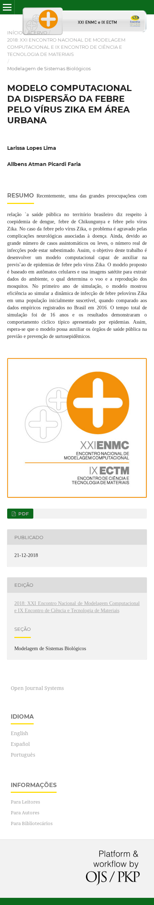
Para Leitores (25, 802)
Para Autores (25, 812)
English (19, 733)
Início (15, 32)
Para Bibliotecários (32, 823)
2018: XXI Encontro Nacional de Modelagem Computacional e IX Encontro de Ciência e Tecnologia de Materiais (66, 47)
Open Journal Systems (37, 688)
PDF (23, 513)
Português (23, 754)
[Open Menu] (7, 7)
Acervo (37, 32)
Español (20, 743)
